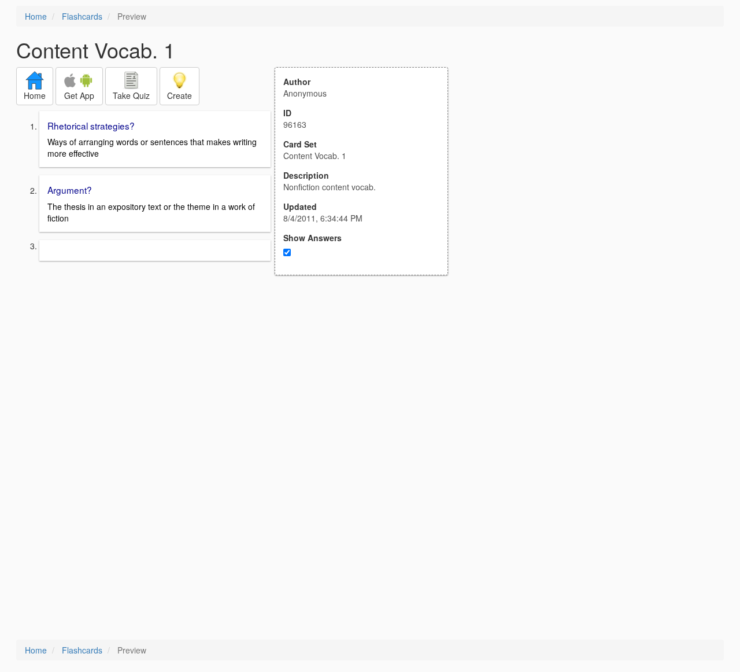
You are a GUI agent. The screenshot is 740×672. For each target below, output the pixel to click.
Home (36, 16)
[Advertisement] (368, 389)
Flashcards (82, 16)
